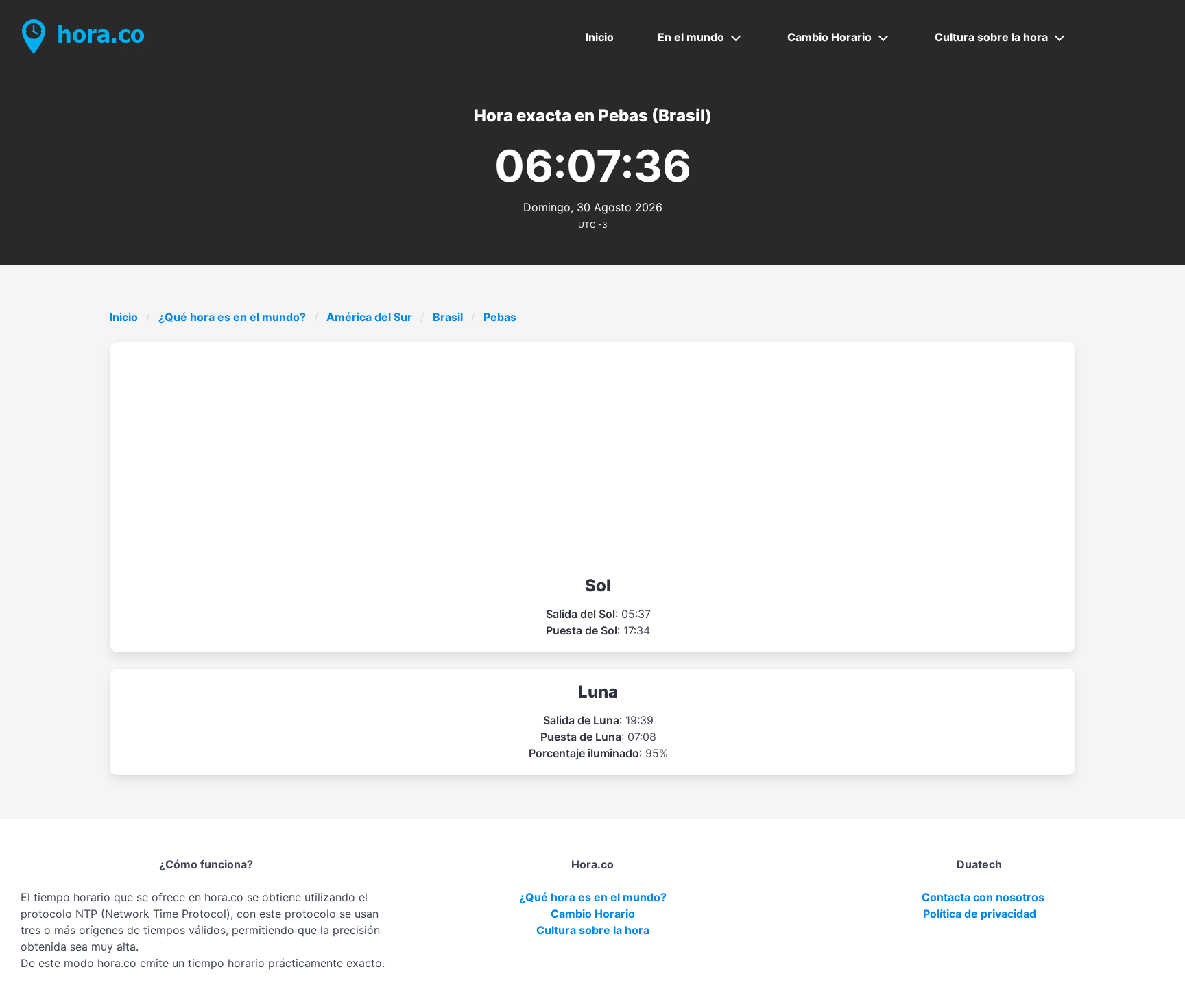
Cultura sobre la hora (991, 37)
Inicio (600, 37)
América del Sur (369, 317)
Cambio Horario (829, 37)
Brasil (448, 317)
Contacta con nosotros (983, 897)
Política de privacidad (979, 913)
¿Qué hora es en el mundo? (232, 317)
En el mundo (691, 37)
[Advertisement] (598, 458)
